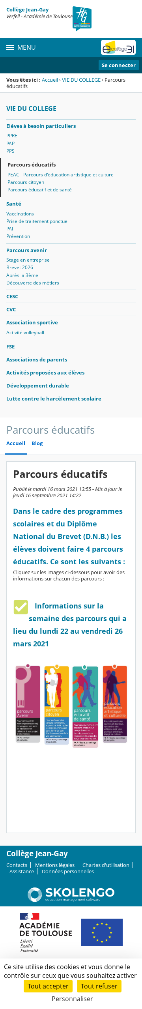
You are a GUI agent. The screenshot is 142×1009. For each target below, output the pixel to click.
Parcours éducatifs (31, 164)
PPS (10, 151)
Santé (13, 203)
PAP (10, 143)
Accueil (50, 79)
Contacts (16, 865)
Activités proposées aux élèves (45, 372)
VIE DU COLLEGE (81, 79)
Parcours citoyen (25, 182)
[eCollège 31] (118, 47)
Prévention (18, 236)
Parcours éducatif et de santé (39, 189)
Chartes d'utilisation (105, 865)
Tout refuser (99, 986)
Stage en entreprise (28, 259)
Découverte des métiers (32, 282)
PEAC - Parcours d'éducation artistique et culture (60, 174)
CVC (11, 309)
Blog (37, 443)
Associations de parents (36, 359)
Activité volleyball (25, 332)
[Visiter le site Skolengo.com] (71, 900)
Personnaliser (72, 998)
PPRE (11, 135)
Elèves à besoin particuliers (41, 125)
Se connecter (119, 65)
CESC (12, 296)
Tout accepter (48, 986)
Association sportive (32, 322)
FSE (10, 346)
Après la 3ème (22, 275)
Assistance (21, 871)
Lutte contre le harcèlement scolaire (53, 398)
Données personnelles (68, 871)
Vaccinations (20, 213)
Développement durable (37, 385)
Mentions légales (55, 865)
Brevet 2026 (19, 267)
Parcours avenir (26, 250)
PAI (9, 228)
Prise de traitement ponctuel (37, 221)
